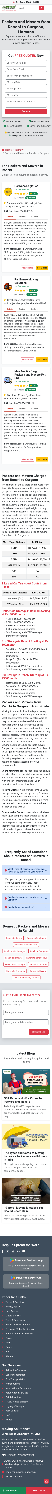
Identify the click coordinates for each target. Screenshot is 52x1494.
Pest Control (12, 1410)
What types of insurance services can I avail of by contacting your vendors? (26, 870)
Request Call (38, 1031)
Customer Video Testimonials (21, 1329)
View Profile (27, 267)
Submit (26, 111)
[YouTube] (24, 1251)
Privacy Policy (13, 1306)
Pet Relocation (13, 1397)
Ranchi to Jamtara (13, 957)
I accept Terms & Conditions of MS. (27, 135)
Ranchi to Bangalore (39, 951)
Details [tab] (10, 216)
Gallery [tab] (34, 216)
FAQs (8, 1342)
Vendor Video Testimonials (20, 1333)
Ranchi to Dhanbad (38, 964)
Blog (8, 1351)
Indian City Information (18, 1324)
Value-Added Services (17, 1392)
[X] (7, 1251)
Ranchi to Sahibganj (36, 938)
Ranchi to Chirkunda (15, 971)
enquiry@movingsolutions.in (21, 1472)
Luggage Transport (16, 1406)
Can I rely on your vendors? (21, 907)
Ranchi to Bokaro (38, 971)
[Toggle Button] (47, 8)
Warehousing (13, 1383)
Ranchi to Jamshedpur (36, 957)
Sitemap (10, 1356)
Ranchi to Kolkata (14, 938)
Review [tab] (22, 216)
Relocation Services (16, 1370)
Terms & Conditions (16, 1302)
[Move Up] (46, 1481)
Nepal (9, 1419)
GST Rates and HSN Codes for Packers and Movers (23, 1100)
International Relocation (18, 1388)
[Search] (41, 8)
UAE (8, 1415)
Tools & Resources (15, 1320)
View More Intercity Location (26, 977)
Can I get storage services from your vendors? (26, 898)
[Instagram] (13, 1251)
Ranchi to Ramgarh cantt (26, 944)
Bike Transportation (16, 1379)
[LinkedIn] (18, 1251)
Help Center (12, 1311)
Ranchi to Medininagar (14, 951)
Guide (9, 1347)
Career (9, 1338)
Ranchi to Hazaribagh (15, 964)
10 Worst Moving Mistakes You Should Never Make (24, 1209)
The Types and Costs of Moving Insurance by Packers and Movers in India (25, 1156)
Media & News (13, 1315)
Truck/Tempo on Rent (17, 1401)
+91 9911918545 (14, 1476)
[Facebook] (2, 1251)
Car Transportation (16, 1374)
